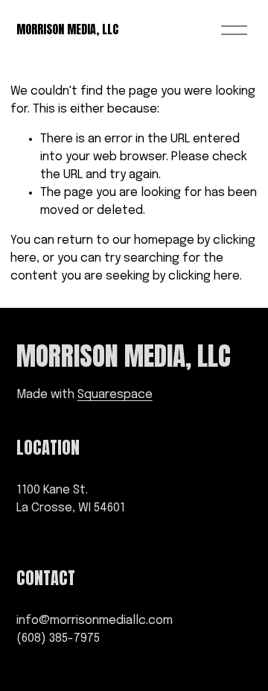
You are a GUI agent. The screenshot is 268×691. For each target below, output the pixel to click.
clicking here (204, 276)
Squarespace (115, 394)
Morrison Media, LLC (67, 29)
